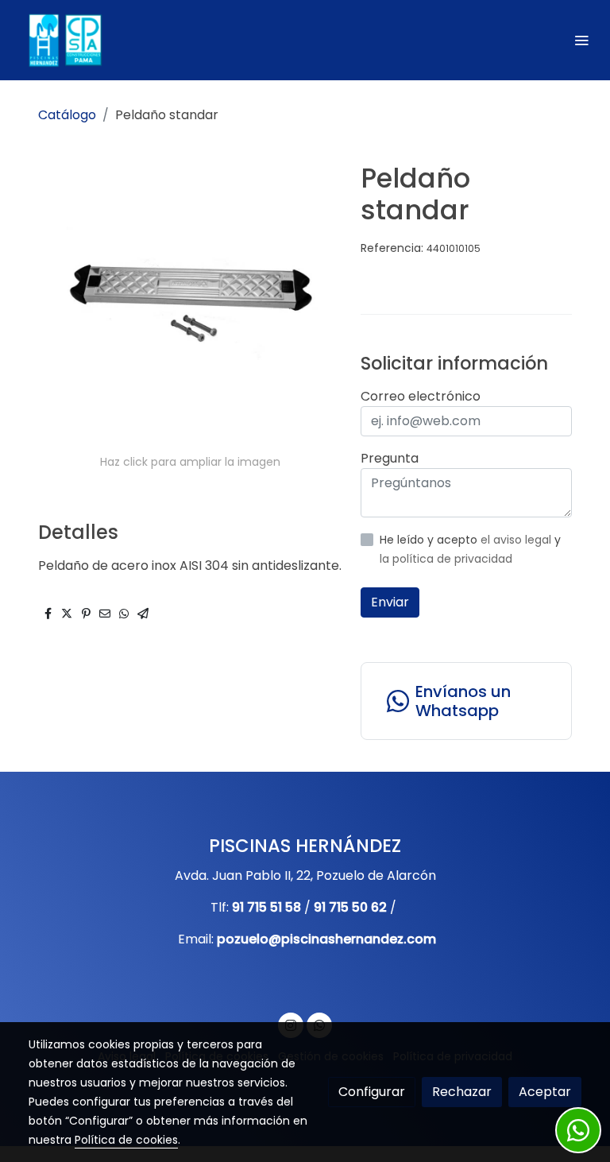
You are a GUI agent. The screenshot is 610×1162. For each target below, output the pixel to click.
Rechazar (462, 1092)
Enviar (390, 602)
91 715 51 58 (266, 907)
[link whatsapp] (578, 1130)
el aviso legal (517, 540)
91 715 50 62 (350, 907)
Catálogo (67, 115)
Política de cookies (126, 1140)
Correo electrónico (421, 396)
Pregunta (390, 458)
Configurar (371, 1092)
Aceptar (545, 1092)
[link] (63, 40)
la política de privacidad (446, 559)
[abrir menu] (581, 40)
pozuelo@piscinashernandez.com (326, 939)
